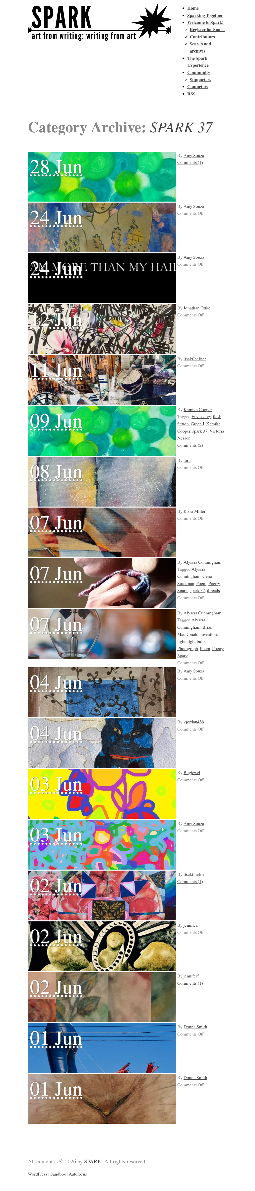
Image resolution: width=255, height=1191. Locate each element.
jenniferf (191, 925)
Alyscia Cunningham (202, 562)
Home (193, 8)
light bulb (196, 641)
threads (213, 590)
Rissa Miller (194, 511)
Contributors (202, 36)
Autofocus (78, 1174)
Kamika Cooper (198, 409)
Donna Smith (195, 1027)
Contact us (197, 86)
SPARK (92, 1161)
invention (208, 634)
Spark (182, 590)
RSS (191, 93)
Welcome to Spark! (205, 22)
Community (198, 72)
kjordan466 (194, 722)
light (181, 641)
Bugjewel (192, 772)
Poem (201, 583)
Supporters (200, 79)
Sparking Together (205, 15)
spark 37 (199, 431)
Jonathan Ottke (197, 308)
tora (187, 460)
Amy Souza (194, 155)
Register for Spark (207, 29)
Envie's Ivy (201, 416)
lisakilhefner (195, 359)
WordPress (37, 1174)
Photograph (187, 648)
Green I (197, 424)
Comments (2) (190, 445)
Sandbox (58, 1174)
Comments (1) (190, 162)
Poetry (214, 583)
